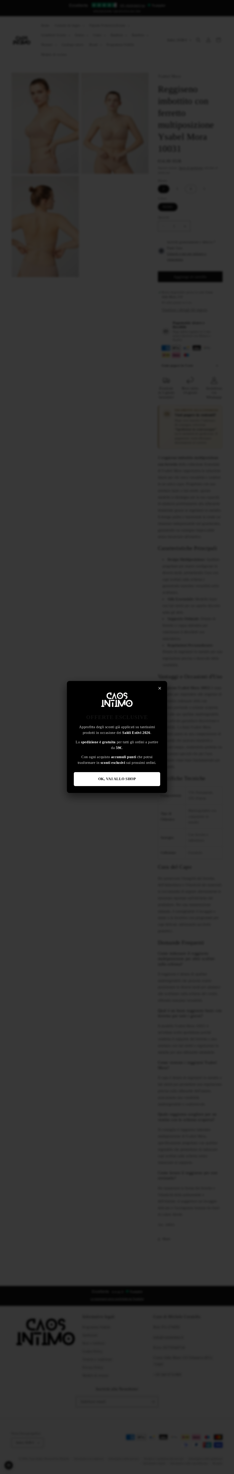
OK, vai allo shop (117, 779)
